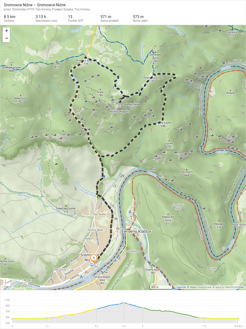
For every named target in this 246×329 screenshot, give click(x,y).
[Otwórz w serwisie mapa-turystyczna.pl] (17, 283)
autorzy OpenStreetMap (229, 287)
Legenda (181, 287)
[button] (6, 31)
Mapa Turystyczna (200, 287)
